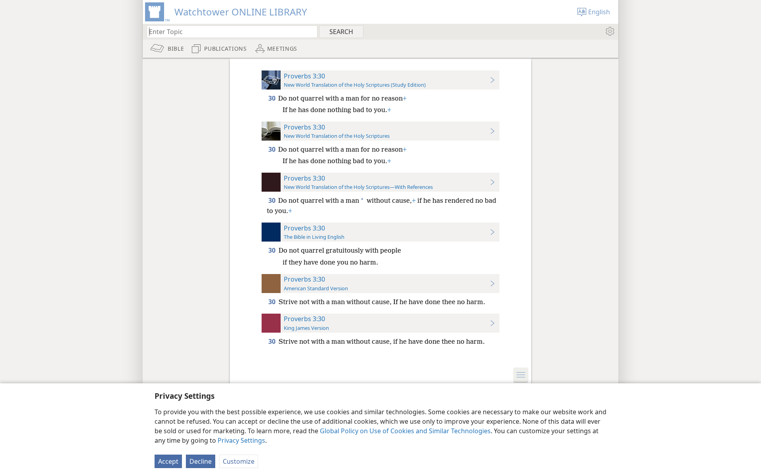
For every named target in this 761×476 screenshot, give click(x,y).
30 (272, 98)
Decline (200, 461)
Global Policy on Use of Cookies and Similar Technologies (405, 430)
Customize (238, 461)
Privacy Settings (241, 440)
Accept (168, 461)
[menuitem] (609, 31)
